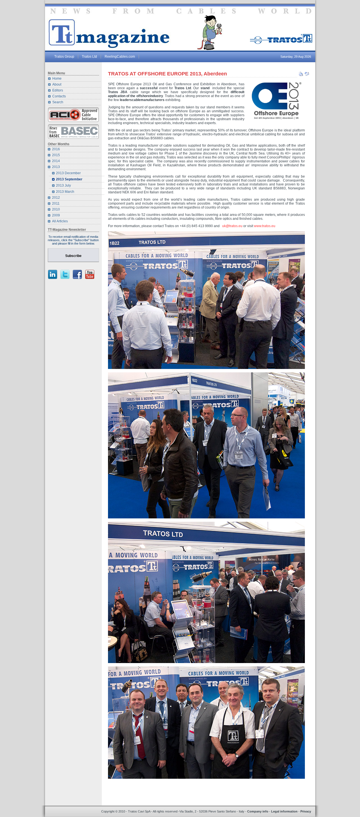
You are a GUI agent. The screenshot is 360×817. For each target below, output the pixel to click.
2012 (56, 198)
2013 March (65, 192)
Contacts (59, 96)
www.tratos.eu (264, 226)
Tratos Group (64, 57)
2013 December (68, 173)
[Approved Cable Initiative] (73, 121)
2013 (56, 167)
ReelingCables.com (120, 57)
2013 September (69, 179)
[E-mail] (307, 75)
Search (57, 102)
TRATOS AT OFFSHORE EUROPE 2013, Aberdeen (167, 74)
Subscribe (73, 256)
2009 (56, 215)
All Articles (60, 221)
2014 (56, 161)
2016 (56, 149)
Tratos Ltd (89, 57)
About (56, 84)
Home (57, 78)
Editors (57, 90)
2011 (56, 203)
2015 (56, 155)
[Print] (301, 75)
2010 (56, 209)
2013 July (63, 185)
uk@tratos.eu (232, 226)
